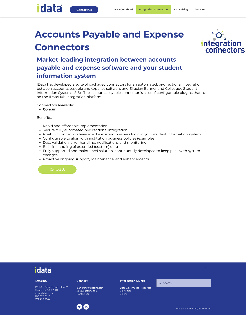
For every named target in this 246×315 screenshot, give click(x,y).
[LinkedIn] (86, 307)
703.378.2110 (42, 296)
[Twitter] (79, 307)
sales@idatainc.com (87, 290)
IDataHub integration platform (75, 97)
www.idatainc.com (44, 293)
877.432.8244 (42, 299)
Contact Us (83, 293)
